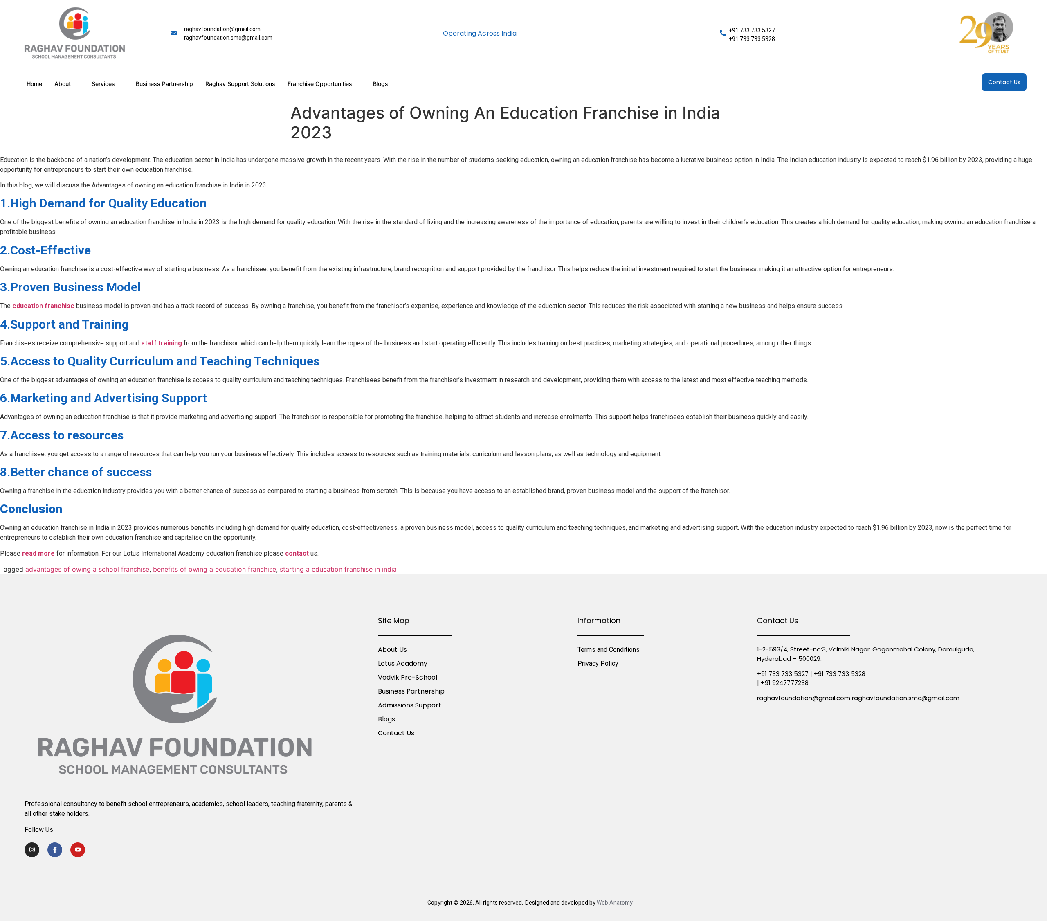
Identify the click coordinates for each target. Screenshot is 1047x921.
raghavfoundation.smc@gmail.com (228, 38)
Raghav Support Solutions (240, 83)
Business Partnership (164, 83)
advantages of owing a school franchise (87, 569)
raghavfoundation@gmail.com (222, 29)
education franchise (43, 306)
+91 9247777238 (785, 682)
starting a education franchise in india (338, 569)
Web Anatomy (615, 902)
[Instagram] (32, 849)
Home (34, 83)
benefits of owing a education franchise (214, 569)
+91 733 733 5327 (752, 30)
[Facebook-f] (54, 849)
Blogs (380, 83)
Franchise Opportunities (320, 83)
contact (297, 553)
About (62, 83)
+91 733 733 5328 (752, 39)
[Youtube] (77, 849)
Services (103, 83)
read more (38, 553)
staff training (161, 343)
